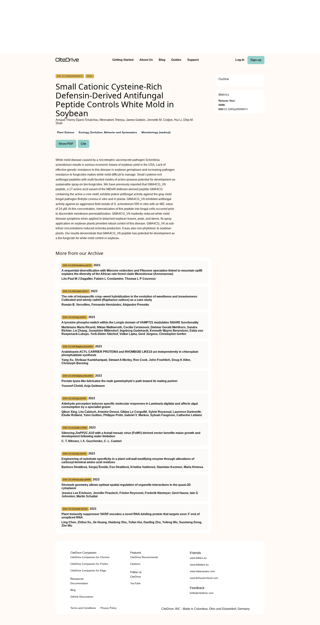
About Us (146, 59)
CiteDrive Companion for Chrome (89, 557)
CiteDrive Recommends (144, 557)
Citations (135, 563)
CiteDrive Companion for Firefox (89, 563)
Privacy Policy (108, 607)
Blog (162, 59)
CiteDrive (135, 576)
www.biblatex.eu (199, 564)
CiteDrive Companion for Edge (88, 570)
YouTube (135, 583)
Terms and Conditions (83, 607)
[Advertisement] (160, 27)
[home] (67, 60)
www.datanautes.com (202, 571)
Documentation (79, 583)
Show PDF (66, 143)
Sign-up (255, 60)
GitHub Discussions (81, 596)
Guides (176, 59)
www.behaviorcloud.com (204, 577)
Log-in (239, 59)
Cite (83, 143)
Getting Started (123, 59)
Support (193, 59)
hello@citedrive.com (202, 592)
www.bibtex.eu (198, 557)
